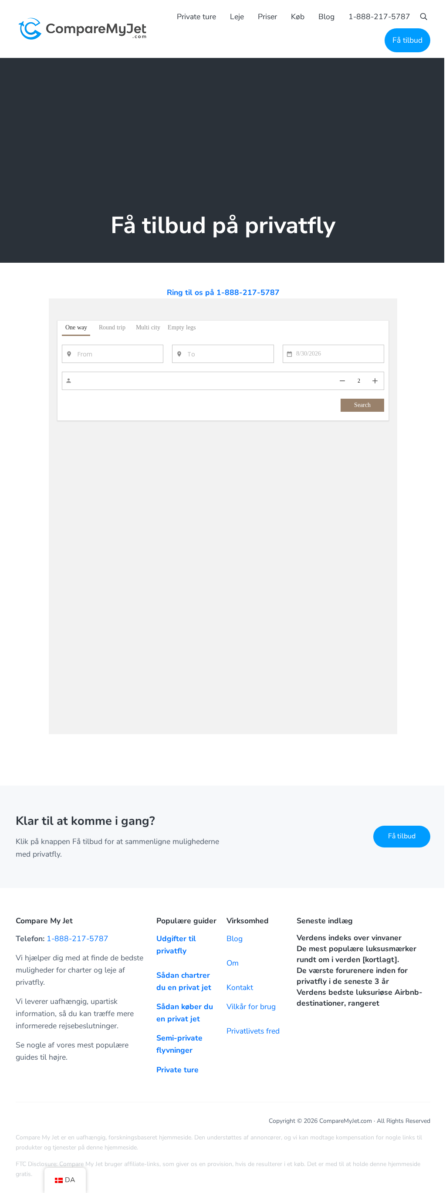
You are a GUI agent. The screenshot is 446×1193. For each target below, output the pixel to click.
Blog (234, 938)
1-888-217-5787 (77, 938)
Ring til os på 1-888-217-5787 (223, 292)
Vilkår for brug (251, 1006)
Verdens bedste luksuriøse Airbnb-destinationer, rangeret (359, 997)
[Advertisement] (223, 123)
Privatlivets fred (253, 1031)
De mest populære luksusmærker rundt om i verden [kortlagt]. (356, 954)
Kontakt (239, 987)
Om (232, 963)
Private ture (177, 1069)
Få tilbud (402, 836)
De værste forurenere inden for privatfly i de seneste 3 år (352, 975)
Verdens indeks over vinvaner (349, 937)
